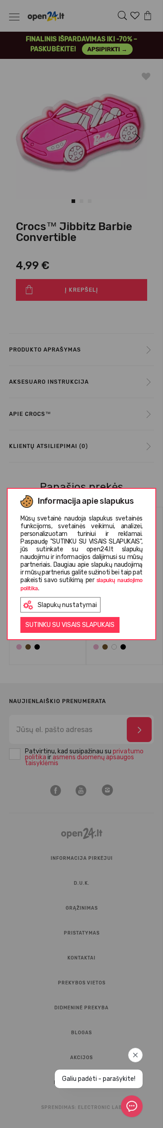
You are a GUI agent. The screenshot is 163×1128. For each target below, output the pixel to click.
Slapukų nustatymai (67, 605)
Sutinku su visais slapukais (70, 625)
